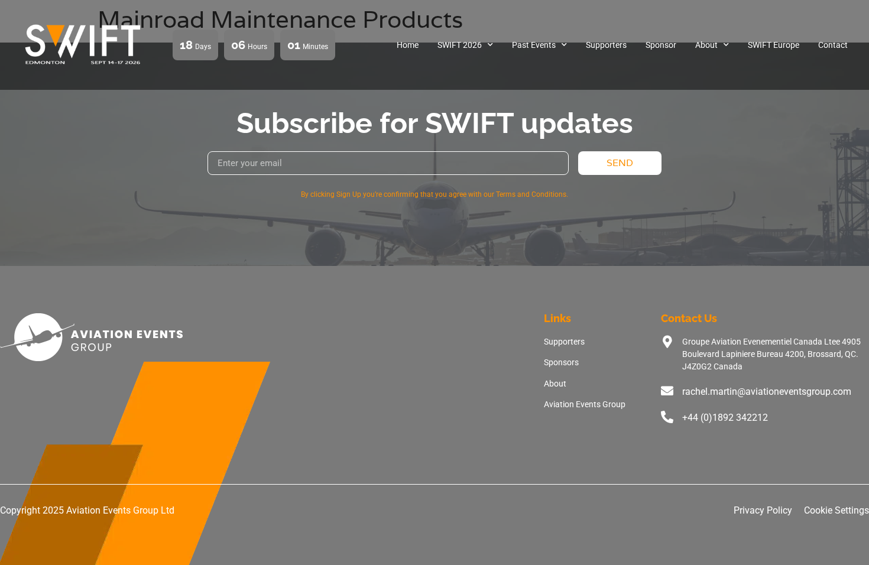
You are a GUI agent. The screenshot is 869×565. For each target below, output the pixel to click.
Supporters (606, 45)
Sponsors (561, 362)
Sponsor (661, 45)
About (706, 45)
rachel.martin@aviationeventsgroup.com (766, 391)
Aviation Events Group (584, 404)
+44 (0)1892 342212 (725, 417)
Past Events (534, 45)
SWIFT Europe (773, 45)
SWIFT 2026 (459, 45)
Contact (833, 45)
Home (408, 45)
